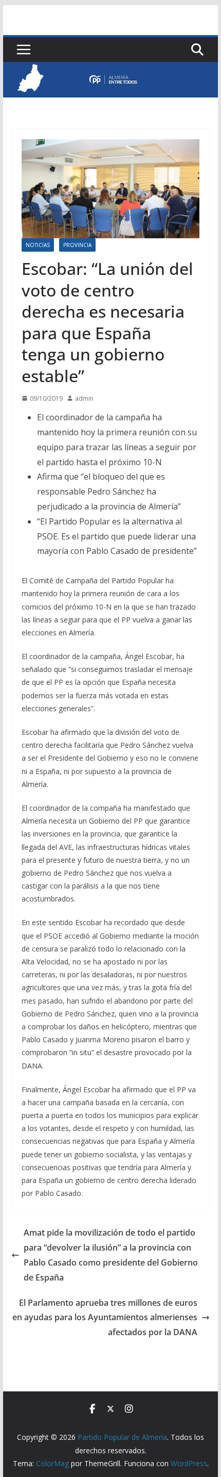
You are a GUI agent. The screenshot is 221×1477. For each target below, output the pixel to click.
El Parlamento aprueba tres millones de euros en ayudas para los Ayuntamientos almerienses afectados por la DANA (104, 1317)
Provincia (77, 245)
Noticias (38, 245)
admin (84, 398)
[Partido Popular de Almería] (110, 69)
